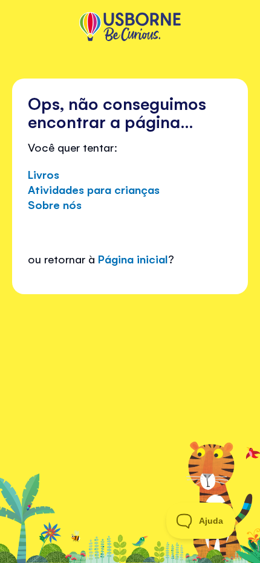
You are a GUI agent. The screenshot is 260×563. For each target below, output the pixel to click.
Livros (43, 174)
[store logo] (130, 27)
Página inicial (133, 258)
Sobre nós (55, 204)
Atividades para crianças (94, 189)
